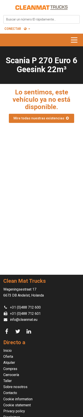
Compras (10, 369)
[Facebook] (7, 331)
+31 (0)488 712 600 (25, 307)
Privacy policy (14, 411)
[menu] (75, 40)
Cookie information (18, 399)
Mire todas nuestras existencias (39, 118)
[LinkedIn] (29, 331)
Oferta (8, 356)
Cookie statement (17, 405)
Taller (7, 381)
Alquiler (9, 362)
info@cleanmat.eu (23, 319)
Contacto (10, 393)
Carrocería (11, 375)
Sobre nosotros (15, 387)
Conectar (12, 29)
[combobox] (41, 19)
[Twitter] (18, 331)
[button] (26, 28)
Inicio (7, 350)
